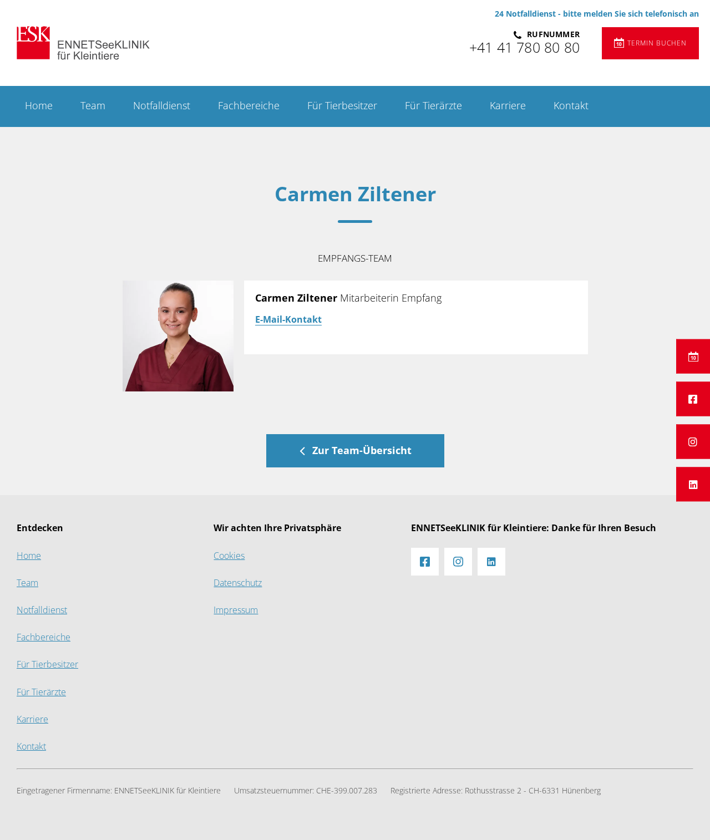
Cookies (229, 556)
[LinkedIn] (693, 484)
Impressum (236, 610)
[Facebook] (693, 398)
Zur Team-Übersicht (362, 450)
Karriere (508, 105)
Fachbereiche (249, 105)
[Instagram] (693, 441)
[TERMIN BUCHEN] (693, 356)
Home (39, 105)
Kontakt (571, 105)
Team (92, 105)
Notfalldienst (161, 105)
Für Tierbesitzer (342, 105)
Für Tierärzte (433, 105)
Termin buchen (657, 43)
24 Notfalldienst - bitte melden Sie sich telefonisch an (597, 13)
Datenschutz (238, 583)
